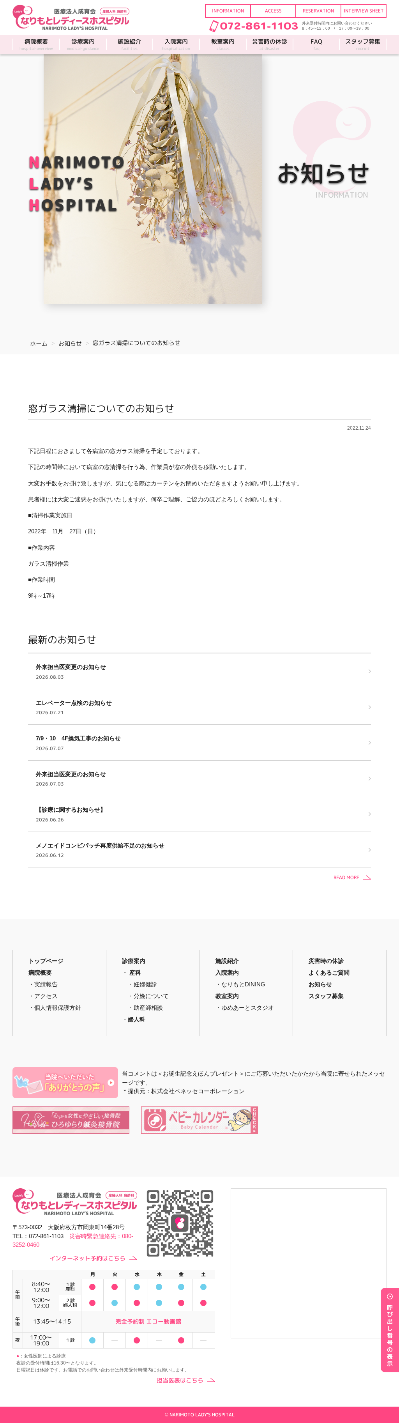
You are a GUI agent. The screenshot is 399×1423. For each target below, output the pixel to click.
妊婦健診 (145, 984)
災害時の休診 (269, 44)
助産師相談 (148, 1008)
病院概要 (36, 44)
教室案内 (223, 44)
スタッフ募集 (362, 44)
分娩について (151, 996)
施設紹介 (129, 44)
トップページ (46, 961)
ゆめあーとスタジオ (247, 1008)
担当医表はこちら (180, 1380)
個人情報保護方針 (57, 1008)
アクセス (46, 996)
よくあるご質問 (329, 972)
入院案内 (176, 44)
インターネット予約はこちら (87, 1258)
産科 (135, 972)
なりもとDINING (243, 984)
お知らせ (320, 984)
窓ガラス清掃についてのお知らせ (101, 408)
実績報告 (46, 984)
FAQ (316, 44)
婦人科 (136, 1019)
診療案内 (83, 44)
